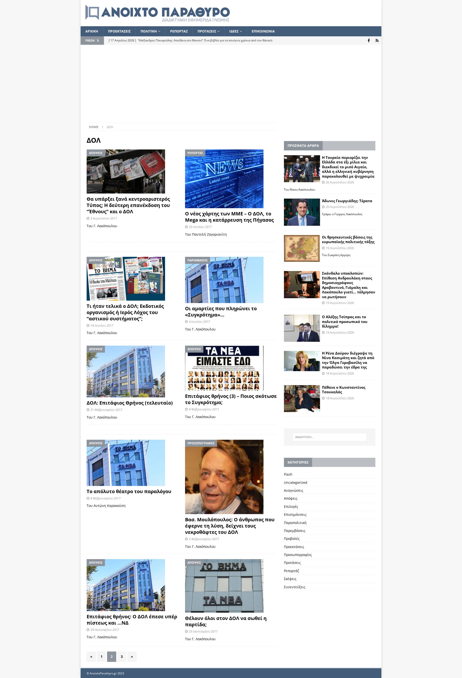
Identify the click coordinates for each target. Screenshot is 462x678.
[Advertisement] (231, 87)
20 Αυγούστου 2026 (340, 182)
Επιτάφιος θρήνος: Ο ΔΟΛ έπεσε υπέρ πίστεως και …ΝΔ (132, 619)
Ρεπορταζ (179, 31)
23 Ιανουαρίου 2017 (203, 631)
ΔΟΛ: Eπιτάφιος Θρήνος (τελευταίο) (130, 403)
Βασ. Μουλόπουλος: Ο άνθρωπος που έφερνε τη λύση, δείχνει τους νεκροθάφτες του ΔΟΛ (230, 525)
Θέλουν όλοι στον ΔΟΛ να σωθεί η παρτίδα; (226, 621)
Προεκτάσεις (294, 546)
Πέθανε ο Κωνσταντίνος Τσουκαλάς (343, 389)
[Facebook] (369, 40)
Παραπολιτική (295, 522)
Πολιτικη (149, 31)
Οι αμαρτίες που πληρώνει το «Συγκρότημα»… (221, 311)
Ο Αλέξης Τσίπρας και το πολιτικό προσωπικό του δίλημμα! (344, 321)
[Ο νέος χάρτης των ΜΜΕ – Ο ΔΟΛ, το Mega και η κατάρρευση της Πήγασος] (231, 178)
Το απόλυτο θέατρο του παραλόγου (129, 491)
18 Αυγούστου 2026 (340, 373)
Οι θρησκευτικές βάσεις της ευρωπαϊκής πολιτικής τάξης (348, 239)
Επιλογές (291, 506)
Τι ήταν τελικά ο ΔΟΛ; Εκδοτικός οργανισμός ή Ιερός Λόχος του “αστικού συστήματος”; (125, 312)
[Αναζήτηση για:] (330, 437)
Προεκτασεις (119, 31)
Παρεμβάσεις (294, 530)
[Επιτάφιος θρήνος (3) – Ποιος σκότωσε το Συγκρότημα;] (231, 368)
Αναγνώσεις (293, 490)
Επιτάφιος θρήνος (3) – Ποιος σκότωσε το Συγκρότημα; (231, 399)
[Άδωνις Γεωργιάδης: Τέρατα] (302, 212)
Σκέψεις (290, 578)
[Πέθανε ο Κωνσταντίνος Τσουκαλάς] (302, 398)
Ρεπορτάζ (291, 570)
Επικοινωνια (263, 31)
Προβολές (292, 538)
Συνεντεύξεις (294, 587)
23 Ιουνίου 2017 (200, 227)
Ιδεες (233, 31)
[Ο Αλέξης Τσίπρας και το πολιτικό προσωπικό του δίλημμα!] (302, 328)
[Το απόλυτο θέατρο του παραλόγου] (132, 463)
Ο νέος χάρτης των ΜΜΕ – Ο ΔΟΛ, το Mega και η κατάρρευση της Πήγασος (229, 216)
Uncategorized (295, 482)
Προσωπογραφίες (298, 554)
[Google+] (377, 40)
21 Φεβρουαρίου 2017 (106, 409)
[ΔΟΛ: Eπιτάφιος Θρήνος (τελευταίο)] (132, 371)
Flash (288, 474)
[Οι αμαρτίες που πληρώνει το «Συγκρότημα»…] (231, 280)
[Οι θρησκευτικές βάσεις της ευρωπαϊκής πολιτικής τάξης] (302, 248)
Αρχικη (91, 31)
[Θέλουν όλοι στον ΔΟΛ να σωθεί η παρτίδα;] (231, 586)
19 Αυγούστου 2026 (340, 248)
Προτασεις (207, 31)
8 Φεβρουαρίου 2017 (204, 409)
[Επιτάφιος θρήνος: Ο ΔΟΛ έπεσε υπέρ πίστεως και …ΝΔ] (132, 585)
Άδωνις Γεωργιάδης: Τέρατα (347, 200)
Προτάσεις (292, 562)
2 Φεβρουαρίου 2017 (204, 539)
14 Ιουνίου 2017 (101, 325)
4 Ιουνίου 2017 (199, 321)
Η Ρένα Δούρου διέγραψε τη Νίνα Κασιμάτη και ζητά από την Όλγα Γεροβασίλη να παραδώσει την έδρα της (348, 360)
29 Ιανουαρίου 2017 (104, 629)
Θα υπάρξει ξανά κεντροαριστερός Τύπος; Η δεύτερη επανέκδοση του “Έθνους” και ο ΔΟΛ (128, 205)
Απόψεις (290, 498)
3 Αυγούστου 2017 (103, 218)
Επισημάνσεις (295, 514)
